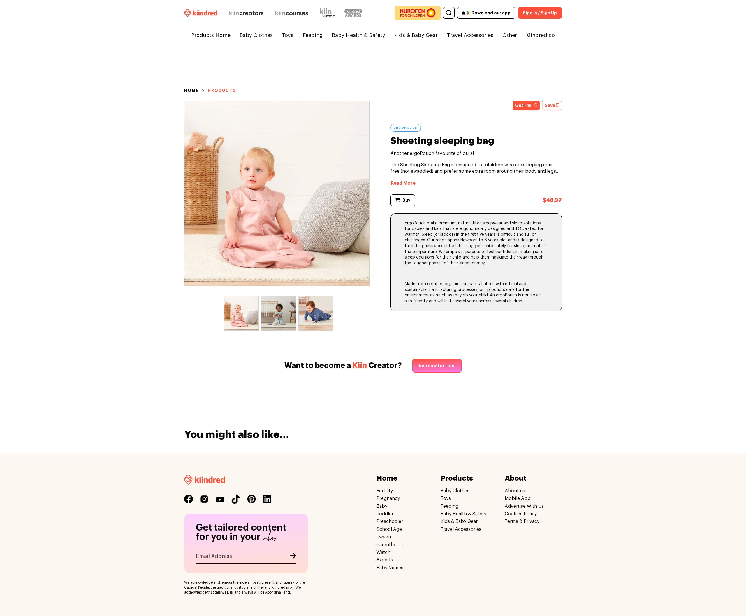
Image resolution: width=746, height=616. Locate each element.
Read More (403, 183)
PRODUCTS (222, 90)
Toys (287, 35)
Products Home (211, 35)
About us (515, 490)
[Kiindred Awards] (353, 12)
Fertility (384, 490)
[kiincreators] (246, 13)
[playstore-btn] (468, 13)
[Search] (449, 13)
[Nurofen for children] (418, 13)
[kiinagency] (328, 13)
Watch (383, 552)
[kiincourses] (291, 13)
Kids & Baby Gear (416, 35)
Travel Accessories (470, 35)
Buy (406, 200)
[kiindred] (200, 12)
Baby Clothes (256, 35)
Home (191, 90)
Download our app (491, 13)
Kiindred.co (540, 35)
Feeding (313, 35)
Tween (383, 537)
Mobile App (518, 498)
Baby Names (389, 568)
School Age (389, 529)
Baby (381, 506)
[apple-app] (463, 13)
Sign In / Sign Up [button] (540, 13)
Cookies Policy (521, 514)
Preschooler (389, 521)
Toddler (384, 514)
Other (509, 35)
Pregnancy (388, 498)
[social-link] (188, 499)
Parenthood (389, 544)
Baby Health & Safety (358, 35)
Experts (384, 560)
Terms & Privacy (522, 521)
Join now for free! (436, 366)
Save (550, 105)
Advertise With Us (524, 506)
